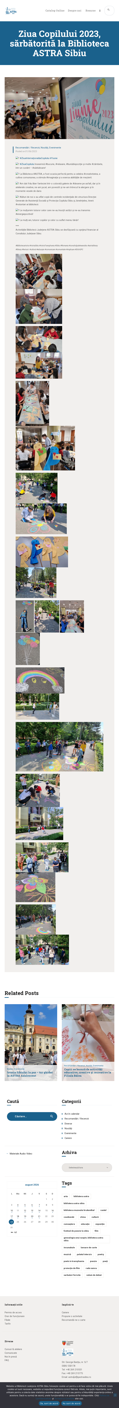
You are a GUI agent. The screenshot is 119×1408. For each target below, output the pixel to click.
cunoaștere (69, 1224)
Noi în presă (11, 1356)
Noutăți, (10, 1069)
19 (25, 1216)
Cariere (68, 1138)
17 (12, 1216)
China (83, 1217)
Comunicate (11, 1353)
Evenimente (55, 147)
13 (32, 1210)
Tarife (8, 1323)
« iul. (15, 1232)
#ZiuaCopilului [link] (27, 164)
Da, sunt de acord (49, 1403)
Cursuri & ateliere (13, 1349)
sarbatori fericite (72, 1275)
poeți (105, 1261)
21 (39, 1216)
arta (66, 1196)
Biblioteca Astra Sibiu (74, 1203)
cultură (95, 1217)
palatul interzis (84, 1254)
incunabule (69, 1247)
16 (52, 1210)
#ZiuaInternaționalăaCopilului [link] (34, 158)
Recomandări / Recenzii (27, 147)
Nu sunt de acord (71, 1403)
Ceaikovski (69, 1217)
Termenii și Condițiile (64, 1398)
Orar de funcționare (14, 1316)
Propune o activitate (72, 1316)
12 (25, 1210)
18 (18, 1216)
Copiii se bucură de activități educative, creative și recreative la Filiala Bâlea (87, 1073)
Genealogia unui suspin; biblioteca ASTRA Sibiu (83, 1239)
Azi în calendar (72, 1113)
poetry (101, 1254)
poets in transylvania (74, 1261)
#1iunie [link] (53, 158)
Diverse (68, 1123)
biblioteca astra (81, 1196)
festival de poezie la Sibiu (76, 1231)
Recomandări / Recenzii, (75, 1066)
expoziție (100, 1224)
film (96, 1231)
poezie (93, 1261)
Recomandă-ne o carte (73, 1320)
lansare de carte (89, 1247)
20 (32, 1216)
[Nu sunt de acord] (115, 1395)
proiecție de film (72, 1268)
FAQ (7, 1360)
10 (12, 1210)
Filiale (7, 1320)
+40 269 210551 (74, 1369)
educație (85, 1224)
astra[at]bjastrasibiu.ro (79, 1377)
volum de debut (93, 1275)
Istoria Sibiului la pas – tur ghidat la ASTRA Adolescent (30, 1074)
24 (12, 1222)
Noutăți (44, 147)
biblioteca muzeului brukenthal (79, 1210)
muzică (67, 1254)
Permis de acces (13, 1312)
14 (39, 1210)
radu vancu (91, 1268)
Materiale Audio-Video (21, 1153)
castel (103, 1210)
